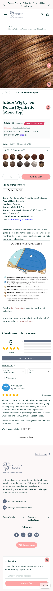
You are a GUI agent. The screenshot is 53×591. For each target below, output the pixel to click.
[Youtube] (23, 535)
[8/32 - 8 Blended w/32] (12, 157)
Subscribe (26, 583)
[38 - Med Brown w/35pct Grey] (5, 164)
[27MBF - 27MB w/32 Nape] (34, 157)
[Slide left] (4, 4)
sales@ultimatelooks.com (20, 507)
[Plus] (17, 177)
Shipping (7, 128)
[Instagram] (30, 535)
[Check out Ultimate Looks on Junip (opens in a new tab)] (31, 437)
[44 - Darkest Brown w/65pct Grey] (20, 164)
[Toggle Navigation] (5, 14)
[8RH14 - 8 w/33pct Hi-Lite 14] (20, 157)
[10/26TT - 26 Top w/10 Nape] (27, 157)
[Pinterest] (36, 535)
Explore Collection (33, 518)
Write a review (26, 358)
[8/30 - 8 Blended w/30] (5, 157)
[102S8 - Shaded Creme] (41, 164)
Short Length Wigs (25, 321)
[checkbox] (13, 377)
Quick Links (9, 517)
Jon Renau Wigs (18, 308)
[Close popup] (47, 560)
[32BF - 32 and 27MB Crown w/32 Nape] (41, 157)
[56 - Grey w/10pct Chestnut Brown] (34, 164)
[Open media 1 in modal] (26, 61)
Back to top (41, 454)
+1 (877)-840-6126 (17, 501)
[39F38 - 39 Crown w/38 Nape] (12, 164)
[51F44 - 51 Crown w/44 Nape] (27, 164)
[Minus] (5, 177)
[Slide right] (48, 4)
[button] (42, 14)
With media (11, 378)
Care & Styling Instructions (20, 219)
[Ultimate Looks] (16, 14)
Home (10, 26)
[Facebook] (16, 535)
